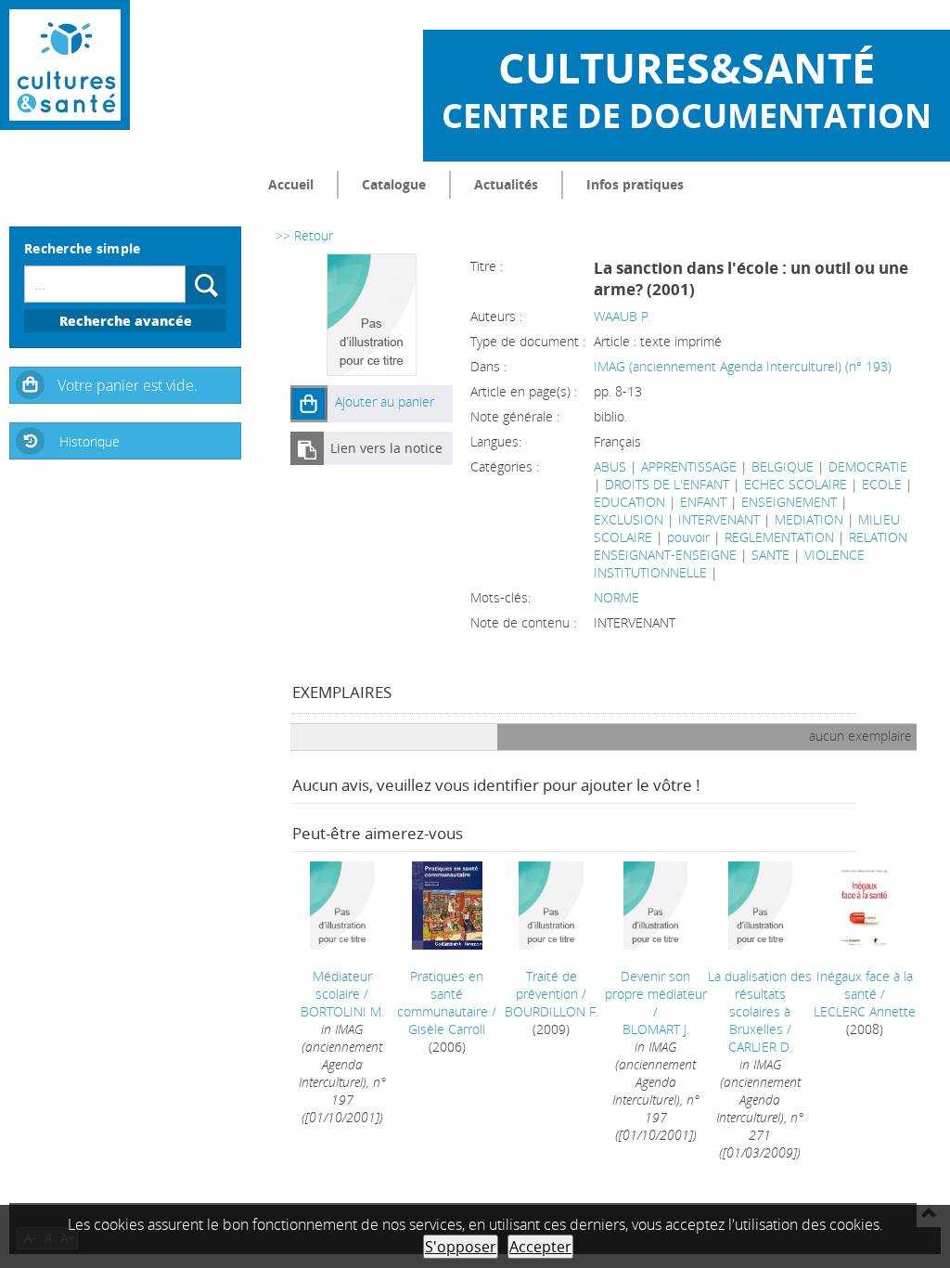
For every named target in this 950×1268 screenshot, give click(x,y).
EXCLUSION (628, 519)
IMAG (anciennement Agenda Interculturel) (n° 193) (743, 366)
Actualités (506, 184)
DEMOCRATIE (867, 466)
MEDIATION (809, 519)
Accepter (540, 1246)
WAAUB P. (622, 316)
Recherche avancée (125, 321)
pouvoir (688, 537)
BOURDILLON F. (551, 1011)
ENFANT (703, 502)
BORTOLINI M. (342, 1011)
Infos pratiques (635, 184)
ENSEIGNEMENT (789, 502)
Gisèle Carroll (446, 1029)
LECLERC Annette (865, 1011)
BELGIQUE (782, 466)
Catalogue (394, 184)
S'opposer (460, 1246)
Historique (89, 441)
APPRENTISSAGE (689, 466)
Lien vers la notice (386, 448)
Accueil (291, 184)
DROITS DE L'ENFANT (667, 484)
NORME (616, 597)
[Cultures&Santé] (65, 65)
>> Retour (304, 235)
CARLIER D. (760, 1046)
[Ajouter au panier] (308, 404)
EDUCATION (629, 502)
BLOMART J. (656, 1029)
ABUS (610, 466)
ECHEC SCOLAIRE (795, 484)
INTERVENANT (719, 519)
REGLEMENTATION (779, 537)
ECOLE (882, 484)
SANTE (770, 554)
